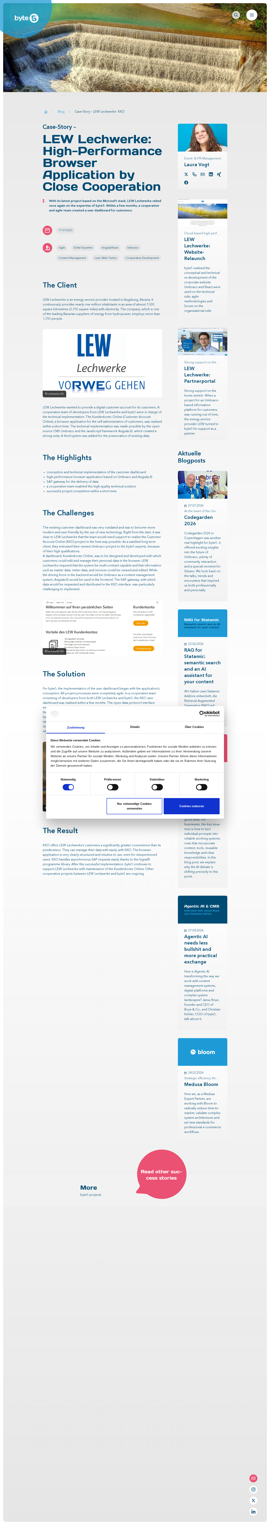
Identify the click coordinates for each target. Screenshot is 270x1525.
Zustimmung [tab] (76, 727)
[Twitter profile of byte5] (253, 1500)
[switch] (112, 787)
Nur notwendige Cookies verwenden (134, 806)
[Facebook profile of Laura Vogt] (186, 183)
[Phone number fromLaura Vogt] (194, 174)
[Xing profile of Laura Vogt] (219, 174)
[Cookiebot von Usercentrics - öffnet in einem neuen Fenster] (202, 714)
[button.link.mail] (203, 174)
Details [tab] (135, 727)
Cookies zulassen (191, 806)
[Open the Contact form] (253, 1478)
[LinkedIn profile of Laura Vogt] (211, 174)
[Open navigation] (251, 15)
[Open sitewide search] (236, 15)
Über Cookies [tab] (194, 727)
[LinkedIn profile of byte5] (253, 1512)
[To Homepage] (45, 111)
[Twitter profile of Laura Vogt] (186, 174)
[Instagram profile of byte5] (253, 1489)
